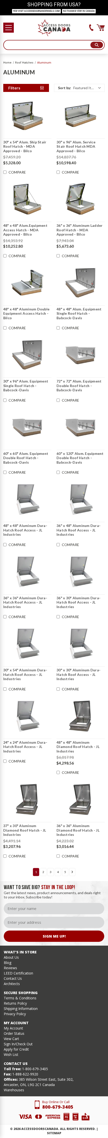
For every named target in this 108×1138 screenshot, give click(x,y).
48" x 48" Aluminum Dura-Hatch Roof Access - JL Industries (25, 529)
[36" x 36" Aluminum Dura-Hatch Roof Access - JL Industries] (27, 571)
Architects (12, 983)
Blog (7, 962)
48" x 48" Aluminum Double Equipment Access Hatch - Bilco (26, 313)
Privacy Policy (15, 1013)
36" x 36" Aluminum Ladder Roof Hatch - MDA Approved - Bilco (79, 229)
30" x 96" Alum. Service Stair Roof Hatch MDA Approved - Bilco (76, 146)
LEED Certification (18, 973)
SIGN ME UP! (54, 936)
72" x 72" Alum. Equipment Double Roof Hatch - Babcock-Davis (79, 385)
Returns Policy (15, 1003)
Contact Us (13, 978)
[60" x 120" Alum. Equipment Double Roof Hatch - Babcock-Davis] (81, 427)
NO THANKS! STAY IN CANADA (79, 11)
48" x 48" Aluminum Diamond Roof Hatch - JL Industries (78, 746)
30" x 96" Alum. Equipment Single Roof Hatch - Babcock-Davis (25, 385)
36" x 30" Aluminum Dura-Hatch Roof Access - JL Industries (78, 602)
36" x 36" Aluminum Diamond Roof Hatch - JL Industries (78, 830)
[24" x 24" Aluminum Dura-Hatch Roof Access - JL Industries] (27, 716)
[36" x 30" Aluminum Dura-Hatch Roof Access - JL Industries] (81, 571)
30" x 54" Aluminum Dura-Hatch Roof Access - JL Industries (25, 674)
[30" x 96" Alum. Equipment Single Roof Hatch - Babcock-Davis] (27, 355)
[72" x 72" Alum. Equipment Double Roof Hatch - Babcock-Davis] (81, 355)
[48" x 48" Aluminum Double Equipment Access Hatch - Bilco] (27, 283)
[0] (101, 27)
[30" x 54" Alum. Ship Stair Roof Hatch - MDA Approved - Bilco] (27, 116)
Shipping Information (21, 1008)
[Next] (72, 872)
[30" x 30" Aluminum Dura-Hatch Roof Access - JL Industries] (81, 644)
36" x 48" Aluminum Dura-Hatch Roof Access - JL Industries (78, 529)
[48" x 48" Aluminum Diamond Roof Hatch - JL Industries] (81, 716)
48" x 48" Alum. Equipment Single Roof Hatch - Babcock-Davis (79, 313)
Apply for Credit (16, 1049)
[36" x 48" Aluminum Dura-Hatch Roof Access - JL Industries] (81, 499)
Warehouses (14, 1090)
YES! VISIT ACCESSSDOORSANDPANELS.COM (36, 11)
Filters (14, 87)
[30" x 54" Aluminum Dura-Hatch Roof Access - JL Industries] (27, 644)
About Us (11, 957)
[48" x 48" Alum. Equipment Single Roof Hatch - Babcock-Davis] (81, 283)
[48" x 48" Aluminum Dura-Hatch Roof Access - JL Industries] (27, 499)
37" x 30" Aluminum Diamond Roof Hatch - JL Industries (24, 830)
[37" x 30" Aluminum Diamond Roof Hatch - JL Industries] (27, 799)
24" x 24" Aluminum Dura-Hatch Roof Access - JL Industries (25, 746)
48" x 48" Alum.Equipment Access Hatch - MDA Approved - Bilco (25, 229)
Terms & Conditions (20, 998)
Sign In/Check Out (18, 1044)
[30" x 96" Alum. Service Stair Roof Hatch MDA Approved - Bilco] (81, 116)
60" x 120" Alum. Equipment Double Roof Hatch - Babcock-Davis (80, 457)
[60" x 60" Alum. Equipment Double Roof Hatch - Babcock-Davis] (27, 427)
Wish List (11, 1054)
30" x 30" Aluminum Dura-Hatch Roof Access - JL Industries (78, 674)
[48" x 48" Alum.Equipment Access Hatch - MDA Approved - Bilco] (27, 199)
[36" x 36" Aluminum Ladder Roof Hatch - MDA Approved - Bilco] (81, 199)
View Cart (11, 1038)
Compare (17, 172)
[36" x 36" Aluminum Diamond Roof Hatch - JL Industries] (81, 799)
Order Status (14, 1033)
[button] (79, 88)
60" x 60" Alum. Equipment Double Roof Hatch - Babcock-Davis (25, 457)
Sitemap (54, 1133)
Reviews (10, 967)
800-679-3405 (57, 1107)
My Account (13, 1028)
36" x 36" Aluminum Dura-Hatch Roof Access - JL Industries (25, 602)
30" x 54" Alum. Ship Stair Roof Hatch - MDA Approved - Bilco (24, 146)
